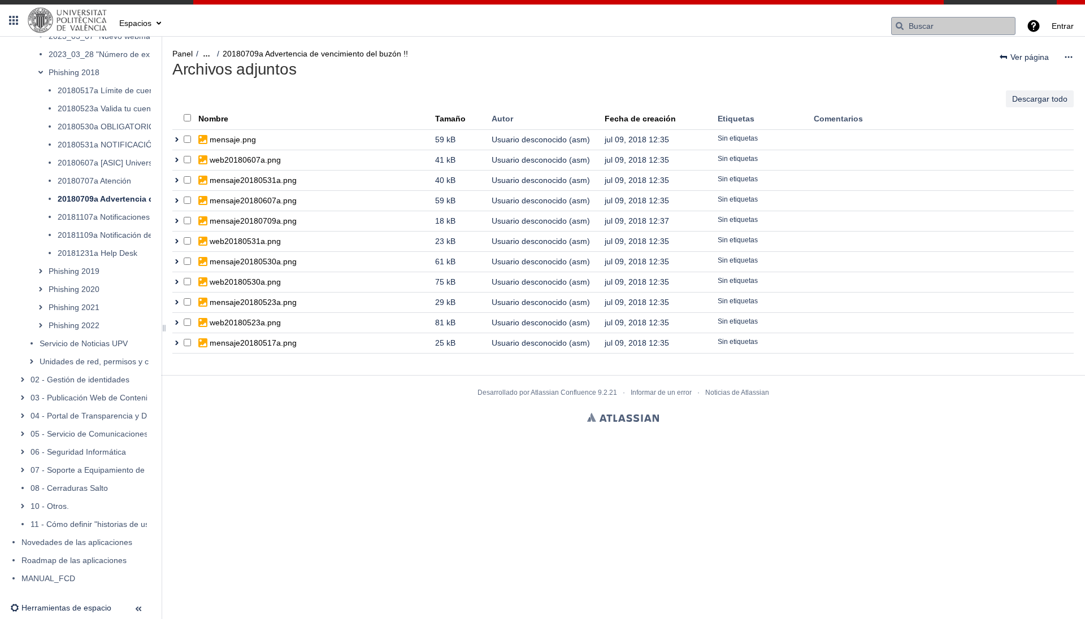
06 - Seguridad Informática (78, 451)
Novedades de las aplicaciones (76, 542)
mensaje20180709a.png (253, 220)
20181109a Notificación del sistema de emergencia (149, 234)
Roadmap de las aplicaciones (74, 560)
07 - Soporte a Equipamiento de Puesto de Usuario (122, 469)
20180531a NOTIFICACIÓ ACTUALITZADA (135, 144)
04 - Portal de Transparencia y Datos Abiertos (112, 415)
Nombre (213, 118)
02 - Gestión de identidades (80, 379)
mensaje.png (233, 139)
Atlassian (623, 417)
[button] (13, 20)
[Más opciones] (1068, 57)
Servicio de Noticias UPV (84, 343)
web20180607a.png (245, 159)
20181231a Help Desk (97, 253)
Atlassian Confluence (563, 392)
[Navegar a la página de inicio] (67, 20)
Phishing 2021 (74, 307)
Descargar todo (1039, 98)
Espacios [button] (135, 23)
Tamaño (450, 118)
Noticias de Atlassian (737, 392)
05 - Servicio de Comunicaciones (89, 433)
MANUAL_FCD (48, 578)
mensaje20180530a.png (253, 261)
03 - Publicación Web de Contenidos (95, 397)
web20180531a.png (245, 241)
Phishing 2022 (74, 325)
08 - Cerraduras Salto (69, 487)
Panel (182, 53)
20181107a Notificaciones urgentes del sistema (142, 216)
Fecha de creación (640, 118)
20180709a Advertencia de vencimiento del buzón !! (315, 53)
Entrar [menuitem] (1063, 25)
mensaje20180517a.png (253, 342)
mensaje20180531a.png (253, 180)
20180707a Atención (94, 180)
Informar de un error (661, 392)
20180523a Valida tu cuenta (108, 108)
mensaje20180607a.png (253, 200)
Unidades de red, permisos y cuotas (104, 361)
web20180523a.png (245, 322)
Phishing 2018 (74, 72)
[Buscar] (899, 25)
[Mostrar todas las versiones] (176, 139)
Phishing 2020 (74, 289)
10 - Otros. (50, 506)
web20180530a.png (245, 281)
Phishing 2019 (74, 271)
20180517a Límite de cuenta (109, 90)
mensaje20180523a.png (253, 302)
